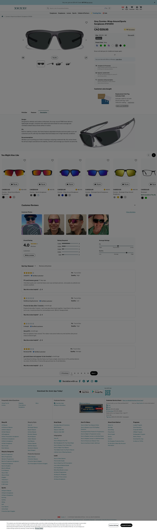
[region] (78, 525)
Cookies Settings (113, 525)
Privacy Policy (39, 528)
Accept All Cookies (126, 525)
